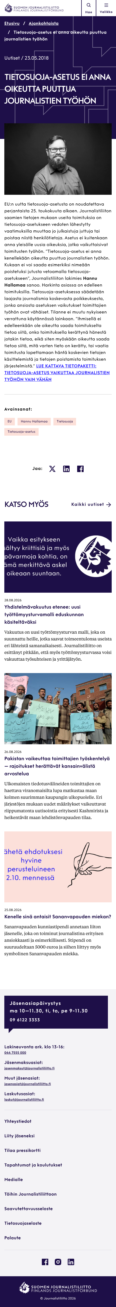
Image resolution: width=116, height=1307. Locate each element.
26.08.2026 (13, 752)
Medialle (13, 1180)
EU (10, 421)
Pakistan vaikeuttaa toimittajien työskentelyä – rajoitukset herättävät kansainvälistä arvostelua (57, 767)
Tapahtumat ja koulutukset (33, 1165)
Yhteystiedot (17, 1122)
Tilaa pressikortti (22, 1151)
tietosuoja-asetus (21, 432)
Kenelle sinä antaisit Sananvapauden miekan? (57, 917)
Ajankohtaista (44, 24)
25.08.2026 (13, 910)
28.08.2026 (13, 600)
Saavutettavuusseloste (28, 1209)
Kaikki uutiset (87, 505)
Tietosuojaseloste (23, 1223)
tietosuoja (65, 421)
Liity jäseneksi (19, 1136)
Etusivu (12, 24)
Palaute (12, 1238)
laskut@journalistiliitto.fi (24, 1099)
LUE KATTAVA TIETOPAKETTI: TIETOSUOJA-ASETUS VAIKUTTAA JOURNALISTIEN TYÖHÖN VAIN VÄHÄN (57, 373)
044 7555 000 (15, 1053)
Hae (88, 12)
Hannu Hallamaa (34, 421)
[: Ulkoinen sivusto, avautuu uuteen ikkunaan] (52, 469)
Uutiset (12, 58)
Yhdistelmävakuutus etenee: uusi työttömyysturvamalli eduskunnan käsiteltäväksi (44, 615)
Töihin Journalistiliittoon (30, 1194)
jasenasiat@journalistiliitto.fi (27, 1084)
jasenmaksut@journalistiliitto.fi (29, 1068)
